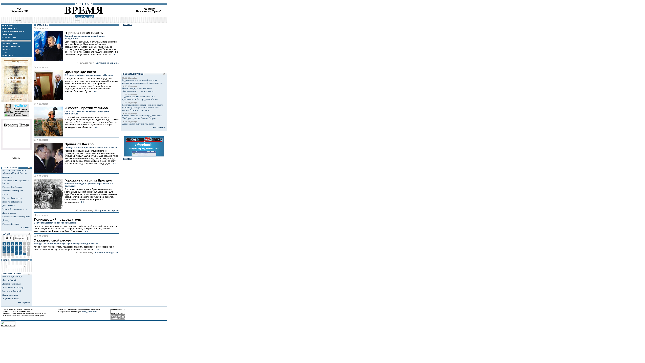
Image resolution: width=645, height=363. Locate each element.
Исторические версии (12, 190)
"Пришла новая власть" (84, 33)
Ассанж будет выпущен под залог (138, 124)
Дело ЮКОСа (8, 205)
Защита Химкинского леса (14, 209)
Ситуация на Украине (107, 63)
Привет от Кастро (79, 144)
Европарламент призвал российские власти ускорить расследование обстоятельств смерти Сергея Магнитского (142, 107)
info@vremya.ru (89, 311)
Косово (5, 194)
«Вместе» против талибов (86, 108)
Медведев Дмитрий (11, 291)
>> (114, 54)
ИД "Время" (150, 9)
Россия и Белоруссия (12, 198)
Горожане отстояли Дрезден (88, 180)
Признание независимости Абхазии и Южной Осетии (14, 171)
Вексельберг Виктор (12, 276)
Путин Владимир (10, 295)
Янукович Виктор (10, 298)
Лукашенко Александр (13, 287)
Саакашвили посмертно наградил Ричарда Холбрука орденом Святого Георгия (142, 116)
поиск (77, 20)
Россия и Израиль (10, 224)
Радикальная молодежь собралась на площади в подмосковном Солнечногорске (142, 81)
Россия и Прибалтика (12, 187)
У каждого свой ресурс (53, 240)
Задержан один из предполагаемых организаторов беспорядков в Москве (140, 97)
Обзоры (16, 158)
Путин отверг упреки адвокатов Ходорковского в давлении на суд (138, 89)
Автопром (7, 177)
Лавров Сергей (9, 280)
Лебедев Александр (11, 284)
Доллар (5, 220)
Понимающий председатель (57, 219)
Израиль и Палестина (12, 201)
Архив (18, 20)
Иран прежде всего (80, 72)
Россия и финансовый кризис (16, 216)
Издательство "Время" (148, 11)
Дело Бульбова (9, 213)
